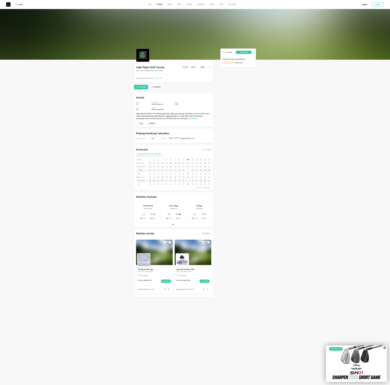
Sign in (364, 4)
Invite (193, 67)
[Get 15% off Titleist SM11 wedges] (356, 363)
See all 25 (205, 233)
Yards (203, 149)
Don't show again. (357, 380)
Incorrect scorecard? (203, 187)
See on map (159, 70)
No (161, 78)
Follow (185, 67)
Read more (193, 118)
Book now (166, 281)
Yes (157, 78)
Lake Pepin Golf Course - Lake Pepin (149, 154)
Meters (209, 149)
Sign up (378, 4)
